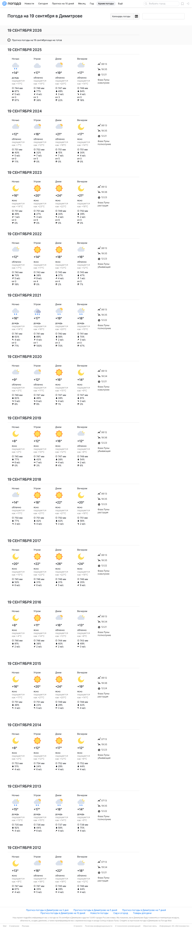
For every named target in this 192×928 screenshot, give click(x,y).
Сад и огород (120, 913)
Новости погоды (99, 913)
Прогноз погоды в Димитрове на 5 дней (95, 910)
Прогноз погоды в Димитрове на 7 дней (144, 910)
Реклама (25, 926)
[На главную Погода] (14, 3)
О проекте (78, 926)
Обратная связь (150, 926)
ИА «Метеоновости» (180, 926)
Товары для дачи (142, 913)
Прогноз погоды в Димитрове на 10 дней (62, 913)
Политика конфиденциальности (98, 926)
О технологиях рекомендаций (127, 926)
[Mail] (4, 3)
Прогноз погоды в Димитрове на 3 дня (47, 910)
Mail (4, 926)
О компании (14, 926)
